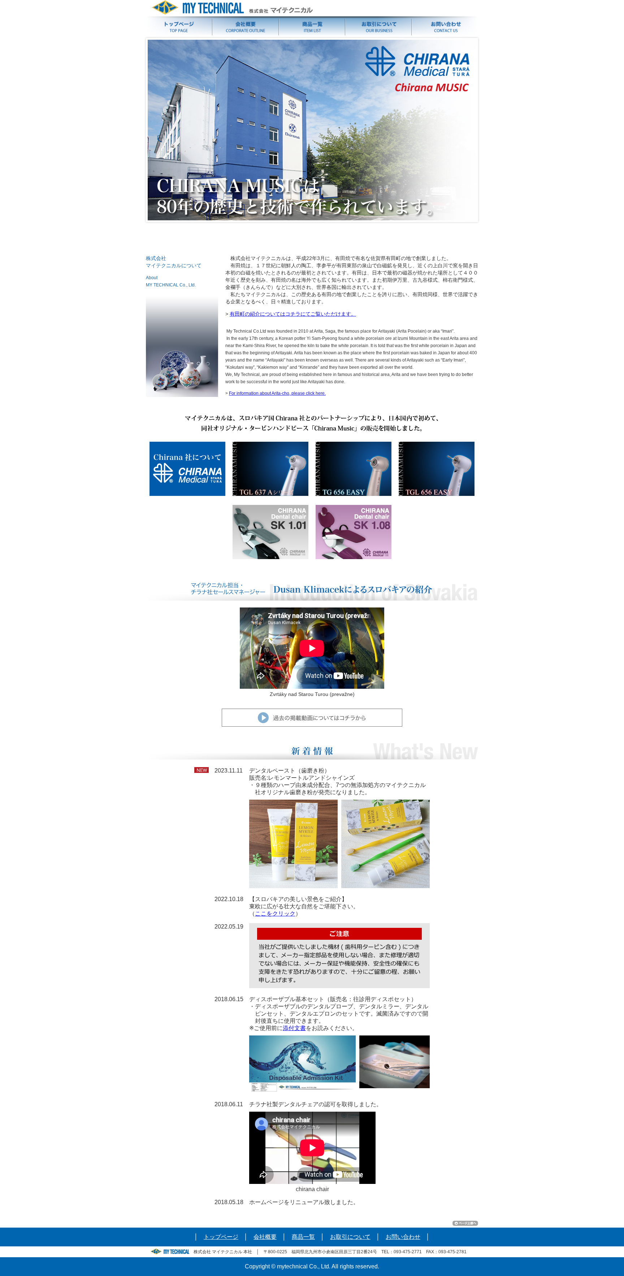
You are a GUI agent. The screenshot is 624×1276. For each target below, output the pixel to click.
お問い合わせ (403, 1237)
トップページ (221, 1237)
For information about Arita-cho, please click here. (277, 393)
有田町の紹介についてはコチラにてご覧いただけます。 (293, 314)
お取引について (350, 1237)
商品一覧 (303, 1237)
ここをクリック (275, 913)
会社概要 (265, 1237)
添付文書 (294, 1028)
